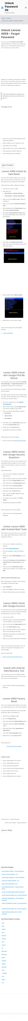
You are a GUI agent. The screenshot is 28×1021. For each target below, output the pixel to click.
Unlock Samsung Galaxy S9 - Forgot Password (14, 908)
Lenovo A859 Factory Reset (14, 746)
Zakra (10, 1018)
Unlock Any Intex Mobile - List (10, 874)
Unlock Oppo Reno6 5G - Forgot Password (13, 877)
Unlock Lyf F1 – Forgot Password (10, 819)
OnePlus (4, 960)
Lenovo (4, 945)
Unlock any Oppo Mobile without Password (13, 892)
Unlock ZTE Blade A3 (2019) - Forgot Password (14, 903)
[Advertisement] (14, 64)
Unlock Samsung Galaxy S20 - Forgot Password (12, 912)
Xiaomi (3, 979)
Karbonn (4, 935)
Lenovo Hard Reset (8, 333)
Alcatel (3, 929)
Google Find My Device (20, 440)
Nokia (3, 957)
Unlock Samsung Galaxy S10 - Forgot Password (14, 895)
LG (2, 948)
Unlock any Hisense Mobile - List (10, 880)
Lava (3, 941)
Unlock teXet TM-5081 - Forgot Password (13, 871)
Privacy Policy (5, 1006)
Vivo (3, 976)
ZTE (3, 982)
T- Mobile (4, 973)
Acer (3, 923)
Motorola (4, 954)
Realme (4, 963)
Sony (3, 970)
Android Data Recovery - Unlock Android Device (12, 887)
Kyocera (4, 938)
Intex (3, 932)
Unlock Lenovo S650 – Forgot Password (15, 822)
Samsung (4, 967)
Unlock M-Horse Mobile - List (9, 883)
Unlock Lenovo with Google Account (12, 656)
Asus (3, 926)
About (3, 1003)
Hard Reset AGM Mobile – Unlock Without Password (13, 899)
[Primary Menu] (26, 7)
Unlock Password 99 (11, 6)
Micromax (4, 951)
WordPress (16, 1018)
